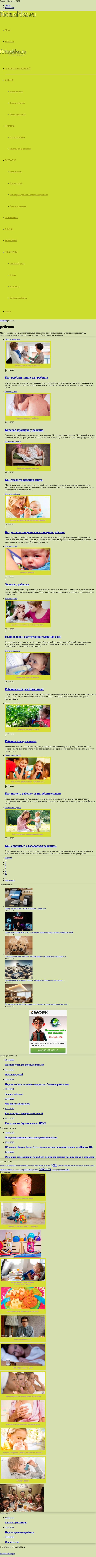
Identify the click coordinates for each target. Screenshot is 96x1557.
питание (9, 1170)
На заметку (15, 286)
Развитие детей (16, 91)
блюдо (32, 1165)
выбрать (42, 1165)
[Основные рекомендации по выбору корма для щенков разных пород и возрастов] (18, 954)
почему (19, 1169)
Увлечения (11, 240)
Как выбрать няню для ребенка (26, 377)
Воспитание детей (18, 114)
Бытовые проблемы (18, 298)
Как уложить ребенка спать (23, 479)
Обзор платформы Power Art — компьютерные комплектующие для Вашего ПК (39, 932)
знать (73, 1165)
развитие (35, 1170)
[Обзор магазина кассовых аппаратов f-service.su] (18, 906)
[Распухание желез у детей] (23, 1200)
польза (15, 1169)
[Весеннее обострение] (23, 1341)
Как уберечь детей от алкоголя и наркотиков (29, 195)
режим (54, 1169)
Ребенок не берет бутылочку (24, 689)
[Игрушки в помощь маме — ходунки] (23, 1228)
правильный (27, 1170)
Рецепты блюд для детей (20, 149)
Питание (9, 126)
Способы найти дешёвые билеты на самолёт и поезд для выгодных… (34, 980)
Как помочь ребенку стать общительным (33, 793)
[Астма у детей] (23, 1483)
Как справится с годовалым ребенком (30, 845)
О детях (9, 80)
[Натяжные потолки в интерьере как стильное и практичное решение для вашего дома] (18, 1002)
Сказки (8, 229)
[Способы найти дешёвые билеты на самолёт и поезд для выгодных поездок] (18, 978)
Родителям (11, 252)
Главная (3, 320)
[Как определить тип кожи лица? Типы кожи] (23, 1398)
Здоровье (10, 160)
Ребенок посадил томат (20, 741)
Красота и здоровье (18, 206)
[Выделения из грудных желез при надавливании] (23, 1426)
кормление (87, 1165)
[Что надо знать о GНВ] (23, 1370)
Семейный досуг (17, 263)
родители (59, 1170)
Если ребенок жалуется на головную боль (33, 636)
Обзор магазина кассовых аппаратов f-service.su (25, 908)
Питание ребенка (17, 137)
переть (3, 1169)
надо (92, 1165)
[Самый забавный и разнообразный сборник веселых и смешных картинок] (22, 1511)
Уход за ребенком (17, 103)
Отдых (13, 275)
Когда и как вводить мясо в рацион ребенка (35, 532)
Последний (10, 880)
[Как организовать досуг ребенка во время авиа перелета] (23, 1285)
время (36, 1165)
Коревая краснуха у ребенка (24, 429)
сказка (66, 1169)
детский (60, 1165)
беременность (12, 1165)
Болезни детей (16, 183)
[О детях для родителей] (18, 17)
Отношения (11, 218)
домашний (66, 1165)
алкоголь (3, 1165)
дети (54, 1165)
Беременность (16, 172)
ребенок (44, 1169)
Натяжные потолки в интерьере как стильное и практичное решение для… (37, 1004)
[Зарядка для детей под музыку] (20, 1257)
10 (6, 874)
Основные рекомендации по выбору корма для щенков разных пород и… (36, 956)
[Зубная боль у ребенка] (23, 1313)
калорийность (80, 1165)
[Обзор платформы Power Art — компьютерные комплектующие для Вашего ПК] (18, 930)
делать (47, 1165)
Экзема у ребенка (17, 584)
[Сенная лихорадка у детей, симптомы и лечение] (23, 1454)
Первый (8, 858)
